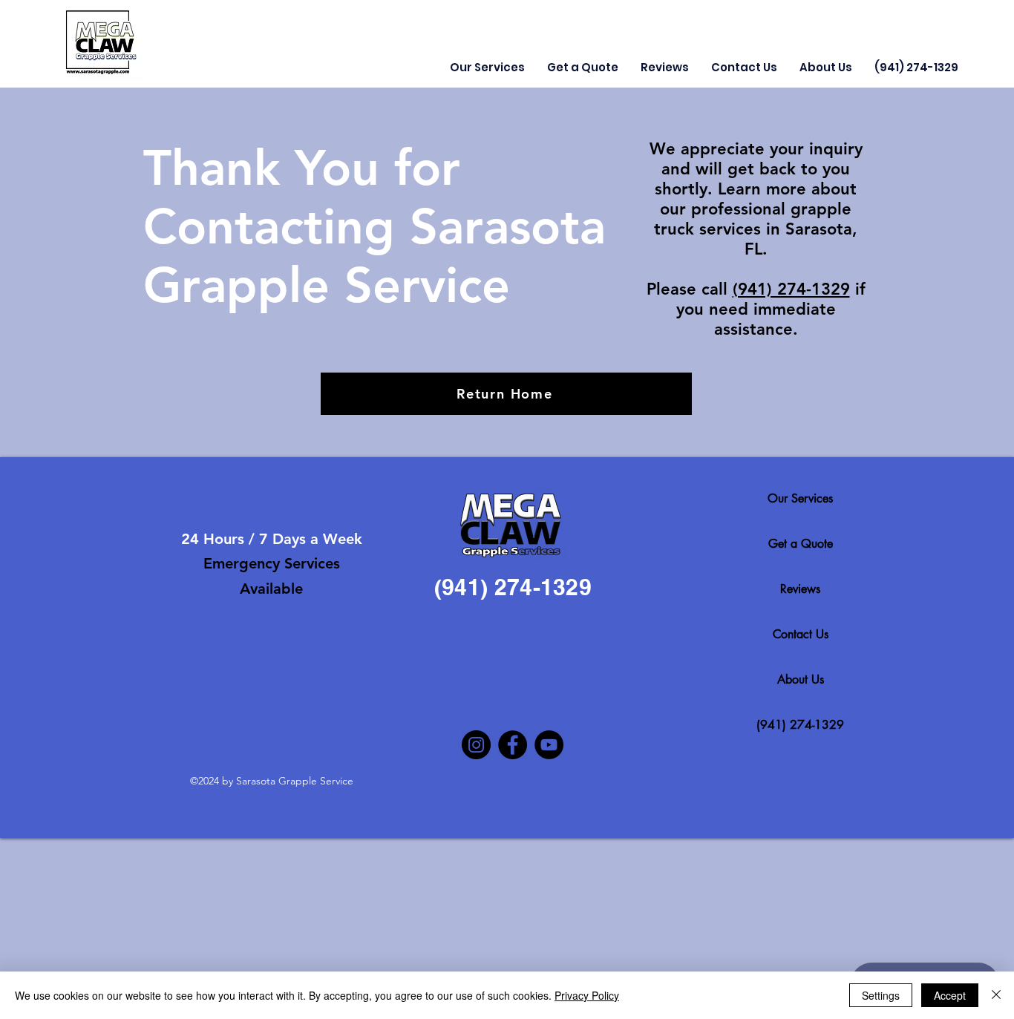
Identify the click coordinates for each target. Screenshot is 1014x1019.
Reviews (800, 589)
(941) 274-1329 (791, 289)
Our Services (800, 498)
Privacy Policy (587, 995)
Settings (881, 995)
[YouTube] (548, 744)
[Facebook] (512, 744)
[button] (487, 67)
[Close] (996, 995)
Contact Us (800, 634)
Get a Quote (800, 543)
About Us (800, 679)
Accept (950, 995)
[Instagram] (476, 744)
